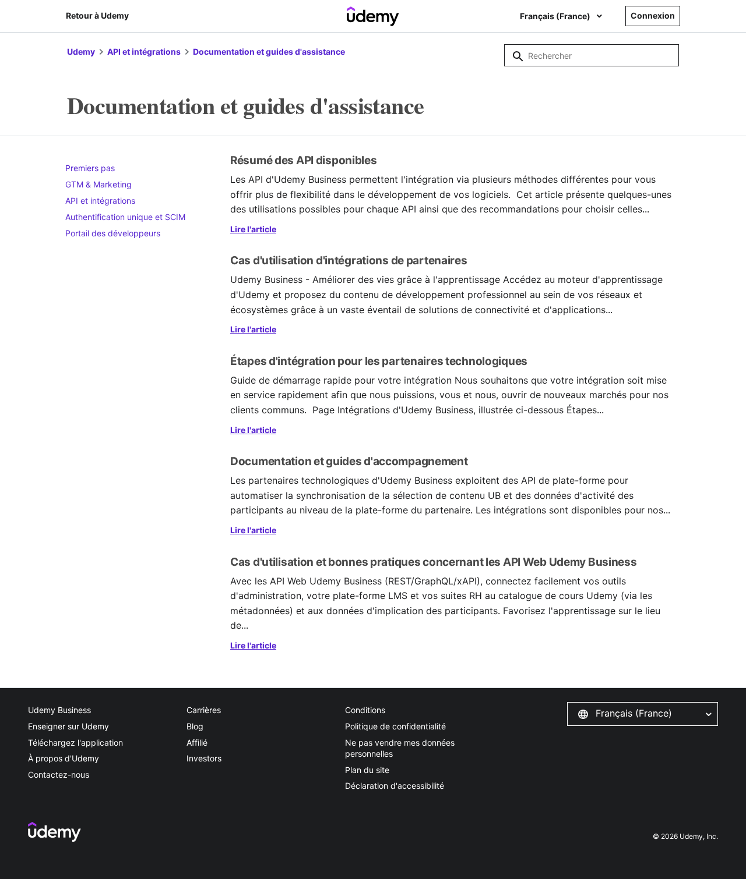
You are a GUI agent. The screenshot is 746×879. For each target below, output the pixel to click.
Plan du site (367, 770)
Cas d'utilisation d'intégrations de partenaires (348, 260)
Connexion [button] (653, 15)
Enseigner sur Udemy (68, 726)
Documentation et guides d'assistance (269, 51)
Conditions (365, 710)
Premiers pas (90, 168)
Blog (194, 726)
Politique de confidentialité (395, 726)
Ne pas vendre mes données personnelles (400, 748)
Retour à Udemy (97, 15)
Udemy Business (59, 710)
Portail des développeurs (112, 233)
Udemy (81, 51)
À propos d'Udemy (63, 758)
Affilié (196, 742)
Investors (203, 758)
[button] (642, 713)
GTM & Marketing (98, 184)
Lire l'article (253, 229)
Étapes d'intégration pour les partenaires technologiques (378, 361)
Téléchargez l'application (75, 742)
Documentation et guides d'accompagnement (349, 461)
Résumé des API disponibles (303, 160)
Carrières (203, 710)
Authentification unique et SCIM (125, 217)
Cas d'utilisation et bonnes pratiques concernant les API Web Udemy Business (433, 562)
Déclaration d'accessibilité (394, 786)
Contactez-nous (58, 774)
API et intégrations (144, 51)
